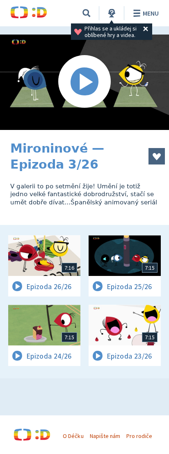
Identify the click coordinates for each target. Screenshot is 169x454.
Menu (151, 13)
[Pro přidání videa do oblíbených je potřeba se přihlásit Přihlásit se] (156, 156)
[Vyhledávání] (86, 13)
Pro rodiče (139, 436)
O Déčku (73, 436)
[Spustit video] (84, 82)
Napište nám (105, 436)
